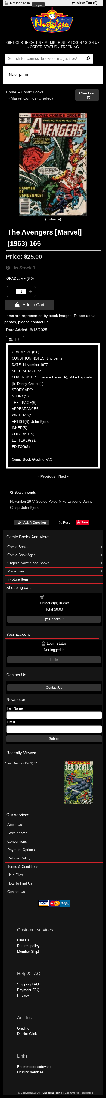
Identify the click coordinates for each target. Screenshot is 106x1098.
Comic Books (32, 92)
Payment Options (21, 850)
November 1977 (22, 501)
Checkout (55, 619)
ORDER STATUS (43, 47)
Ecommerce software (34, 1067)
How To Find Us (19, 883)
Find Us (23, 940)
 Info (14, 339)
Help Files (15, 875)
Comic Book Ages (21, 555)
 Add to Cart (29, 304)
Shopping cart (57, 597)
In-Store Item (17, 579)
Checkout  (87, 95)
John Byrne (30, 508)
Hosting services (30, 1072)
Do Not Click (27, 1034)
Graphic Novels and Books (28, 563)
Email (11, 722)
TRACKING (70, 47)
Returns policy (28, 946)
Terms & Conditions (22, 867)
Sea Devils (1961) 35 (21, 763)
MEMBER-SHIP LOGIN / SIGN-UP (72, 43)
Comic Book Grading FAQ (32, 459)
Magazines (15, 571)
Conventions (17, 841)
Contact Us (54, 687)
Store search (17, 833)
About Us (14, 825)
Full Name (15, 708)
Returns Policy (18, 858)
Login (38, 5)
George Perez (47, 501)
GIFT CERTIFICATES (23, 43)
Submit (54, 738)
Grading (23, 1028)
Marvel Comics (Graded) (32, 98)
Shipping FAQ (28, 984)
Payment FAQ (28, 990)
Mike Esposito (70, 501)
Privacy (23, 995)
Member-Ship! (28, 951)
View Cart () (86, 3)
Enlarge (53, 219)
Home (11, 92)
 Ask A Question (32, 522)
